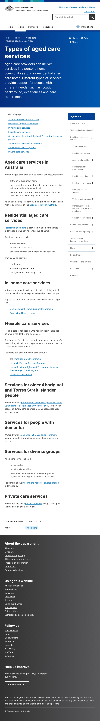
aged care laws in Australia (43, 205)
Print (86, 38)
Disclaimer (10, 596)
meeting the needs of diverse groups (40, 482)
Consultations (11, 637)
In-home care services (19, 127)
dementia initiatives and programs (38, 435)
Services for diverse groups (22, 147)
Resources (47, 27)
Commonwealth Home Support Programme (31, 309)
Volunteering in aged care (81, 130)
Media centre (11, 630)
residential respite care (21, 374)
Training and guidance (81, 199)
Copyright (10, 593)
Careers (73, 7)
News (92, 7)
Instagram (9, 656)
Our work (33, 27)
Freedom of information (16, 562)
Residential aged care (15, 227)
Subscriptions (11, 611)
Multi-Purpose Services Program (30, 363)
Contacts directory (14, 570)
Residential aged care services (23, 123)
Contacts (74, 275)
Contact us (89, 11)
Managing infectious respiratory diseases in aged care (82, 208)
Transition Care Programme (27, 359)
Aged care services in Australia (23, 119)
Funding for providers (81, 183)
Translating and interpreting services (79, 239)
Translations (87, 27)
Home (10, 27)
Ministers (83, 7)
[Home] (26, 8)
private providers (33, 503)
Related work (76, 255)
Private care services (18, 151)
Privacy (8, 600)
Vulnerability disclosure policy (19, 615)
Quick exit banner (13, 604)
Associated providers (81, 160)
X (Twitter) (10, 648)
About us (63, 7)
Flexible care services (19, 132)
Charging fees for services (79, 191)
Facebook (9, 641)
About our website (14, 585)
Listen (75, 38)
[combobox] (70, 17)
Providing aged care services (19, 41)
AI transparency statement (18, 559)
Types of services (79, 146)
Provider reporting (80, 176)
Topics (20, 27)
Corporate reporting (15, 555)
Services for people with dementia (25, 143)
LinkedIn (9, 645)
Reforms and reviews (79, 225)
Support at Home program (23, 313)
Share (75, 42)
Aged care (31, 37)
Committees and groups (80, 262)
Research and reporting (80, 231)
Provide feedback (17, 684)
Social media (11, 607)
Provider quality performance (79, 168)
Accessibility (11, 589)
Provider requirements (81, 153)
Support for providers (81, 218)
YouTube (9, 652)
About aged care (77, 123)
